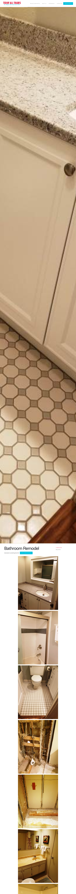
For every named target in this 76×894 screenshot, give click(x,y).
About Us (44, 3)
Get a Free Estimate (26, 552)
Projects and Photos (35, 3)
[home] (12, 3)
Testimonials (51, 3)
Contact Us (59, 3)
